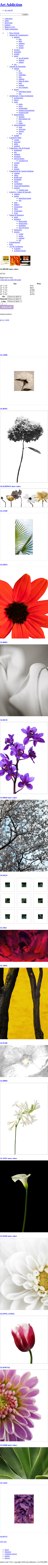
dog (20, 77)
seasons (17, 232)
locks (20, 106)
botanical (17, 219)
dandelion (22, 226)
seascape (17, 142)
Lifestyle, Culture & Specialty (20, 192)
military (17, 205)
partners (7, 25)
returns (7, 1556)
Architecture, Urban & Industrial (21, 96)
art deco (17, 50)
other (16, 167)
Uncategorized (14, 242)
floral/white (23, 221)
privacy (7, 1558)
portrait (21, 85)
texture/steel (23, 108)
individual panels (25, 92)
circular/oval (23, 161)
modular (17, 154)
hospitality (18, 179)
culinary (17, 194)
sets (20, 94)
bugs (20, 73)
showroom (8, 23)
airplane (21, 117)
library (16, 100)
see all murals (24, 58)
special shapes (19, 159)
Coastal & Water (15, 138)
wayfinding (18, 184)
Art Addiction (11, 4)
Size (3, 296)
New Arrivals (14, 33)
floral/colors (23, 223)
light (20, 41)
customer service (11, 1554)
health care (18, 177)
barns (21, 104)
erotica (16, 196)
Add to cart (7, 307)
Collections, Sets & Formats (19, 148)
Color (3, 301)
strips (16, 165)
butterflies (22, 75)
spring (21, 236)
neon (20, 127)
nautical (17, 146)
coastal (16, 140)
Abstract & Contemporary (18, 35)
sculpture (17, 249)
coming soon (23, 190)
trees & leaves (24, 228)
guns (15, 203)
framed (16, 169)
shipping (8, 1552)
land (20, 83)
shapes (21, 46)
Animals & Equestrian (17, 66)
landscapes (18, 230)
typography (18, 211)
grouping (17, 156)
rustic (16, 102)
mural (16, 56)
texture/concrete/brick (26, 110)
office (16, 175)
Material (3, 299)
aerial (16, 217)
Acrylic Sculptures (16, 246)
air (20, 71)
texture (21, 48)
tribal (16, 209)
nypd (16, 213)
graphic (16, 54)
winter (21, 234)
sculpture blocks (20, 251)
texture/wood (23, 112)
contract (17, 173)
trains (21, 123)
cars (20, 121)
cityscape (22, 129)
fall (20, 240)
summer (21, 238)
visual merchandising (21, 186)
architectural (18, 98)
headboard (18, 150)
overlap (16, 163)
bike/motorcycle (24, 119)
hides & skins (24, 81)
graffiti (16, 136)
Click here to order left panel (10, 280)
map (20, 133)
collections (8, 19)
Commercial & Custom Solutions (21, 171)
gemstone (17, 52)
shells (16, 144)
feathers (21, 79)
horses (16, 89)
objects (21, 131)
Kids (11, 244)
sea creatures (23, 87)
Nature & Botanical (16, 215)
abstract (17, 37)
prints (7, 21)
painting (22, 43)
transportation (19, 115)
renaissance (18, 207)
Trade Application (11, 29)
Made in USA (10, 27)
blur (20, 39)
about (7, 1550)
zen (15, 64)
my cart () (9, 10)
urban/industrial (19, 125)
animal (21, 62)
